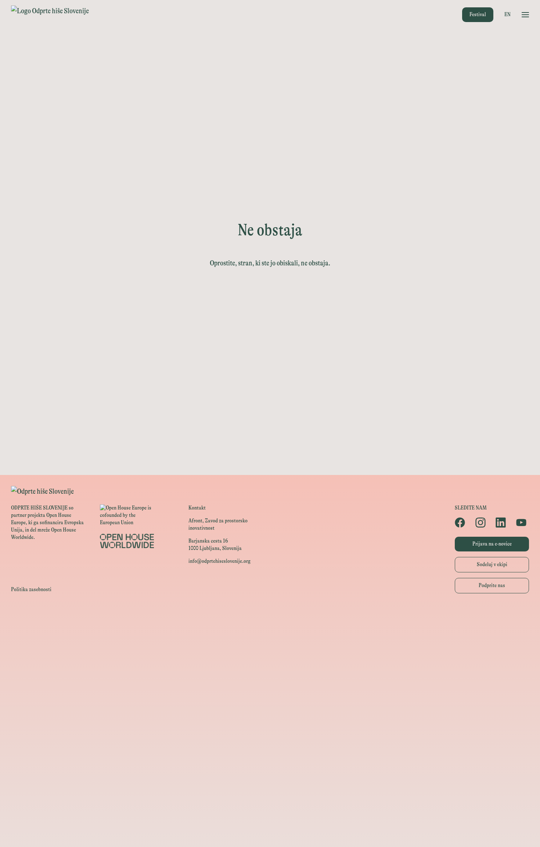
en (507, 14)
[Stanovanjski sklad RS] (270, 748)
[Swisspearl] (270, 815)
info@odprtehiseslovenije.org (219, 561)
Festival (477, 14)
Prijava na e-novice (492, 544)
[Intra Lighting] (270, 699)
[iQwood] (270, 781)
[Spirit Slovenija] (270, 682)
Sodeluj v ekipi (492, 564)
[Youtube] (522, 522)
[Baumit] (270, 798)
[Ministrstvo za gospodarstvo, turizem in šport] (270, 666)
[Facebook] (461, 522)
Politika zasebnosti (31, 589)
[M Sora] (270, 732)
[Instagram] (481, 522)
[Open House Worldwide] (270, 633)
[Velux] (270, 715)
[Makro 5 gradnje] (270, 831)
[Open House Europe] (270, 616)
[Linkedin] (502, 522)
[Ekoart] (270, 765)
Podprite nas (492, 585)
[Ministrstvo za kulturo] (270, 649)
